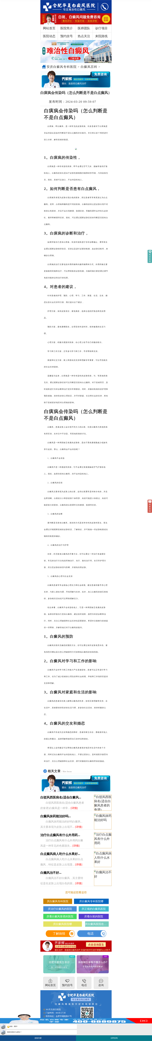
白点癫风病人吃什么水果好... (60, 854)
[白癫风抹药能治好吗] (102, 821)
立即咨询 (114, 1037)
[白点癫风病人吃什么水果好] (102, 859)
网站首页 (49, 28)
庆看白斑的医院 (93, 916)
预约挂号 (66, 36)
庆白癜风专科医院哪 (91, 901)
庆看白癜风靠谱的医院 (60, 916)
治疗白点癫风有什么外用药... (60, 835)
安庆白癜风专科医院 (62, 67)
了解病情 (59, 933)
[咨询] (66, 6)
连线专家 (38, 1038)
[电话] (102, 6)
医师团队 (84, 28)
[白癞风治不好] (102, 878)
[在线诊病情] (76, 79)
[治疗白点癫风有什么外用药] (102, 840)
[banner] (76, 51)
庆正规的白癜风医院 (94, 908)
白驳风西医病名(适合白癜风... (60, 797)
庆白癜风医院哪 (62, 924)
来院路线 (101, 36)
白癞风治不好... (50, 872)
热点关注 (84, 36)
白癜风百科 (89, 67)
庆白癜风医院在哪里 (97, 924)
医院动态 (49, 36)
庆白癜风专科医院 (57, 901)
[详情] (74, 808)
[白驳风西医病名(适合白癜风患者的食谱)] (102, 803)
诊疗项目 (101, 28)
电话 (90, 933)
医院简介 (66, 28)
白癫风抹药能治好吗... (55, 816)
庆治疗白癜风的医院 (60, 908)
